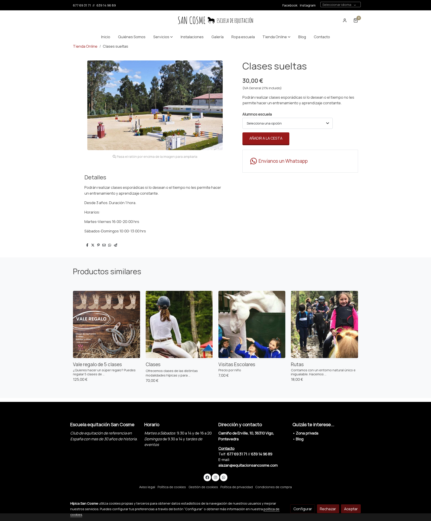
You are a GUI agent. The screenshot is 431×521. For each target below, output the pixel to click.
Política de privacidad (236, 487)
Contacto (226, 448)
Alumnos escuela (257, 114)
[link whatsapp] (223, 477)
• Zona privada (305, 433)
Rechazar (328, 508)
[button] (163, 36)
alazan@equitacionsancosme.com (248, 465)
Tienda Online (85, 46)
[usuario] (345, 20)
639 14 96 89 (106, 5)
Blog (299, 438)
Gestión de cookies (203, 487)
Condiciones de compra (273, 487)
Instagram (308, 5)
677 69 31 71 (82, 5)
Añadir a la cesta (265, 138)
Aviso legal (147, 487)
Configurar (302, 508)
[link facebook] (207, 477)
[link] (215, 20)
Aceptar (351, 508)
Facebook (289, 5)
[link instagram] (215, 477)
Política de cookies (172, 487)
